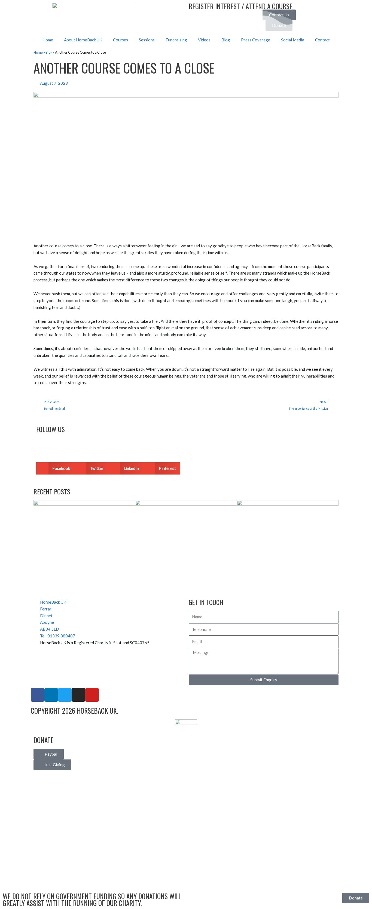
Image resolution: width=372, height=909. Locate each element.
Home (47, 39)
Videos (204, 39)
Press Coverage (255, 39)
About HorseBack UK (83, 39)
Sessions (147, 39)
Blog (225, 39)
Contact (322, 39)
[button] (55, 468)
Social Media (292, 39)
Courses (120, 39)
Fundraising (176, 39)
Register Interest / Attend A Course (240, 6)
